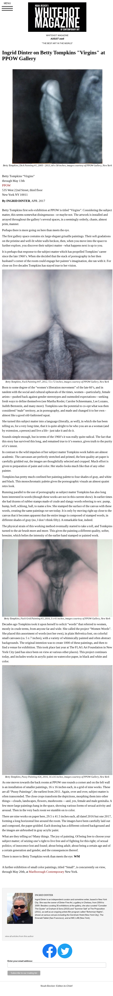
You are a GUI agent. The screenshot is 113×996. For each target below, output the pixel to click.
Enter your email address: (20, 961)
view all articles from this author (19, 936)
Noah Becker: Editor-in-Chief (56, 986)
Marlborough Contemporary (46, 871)
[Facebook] (49, 951)
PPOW (6, 185)
